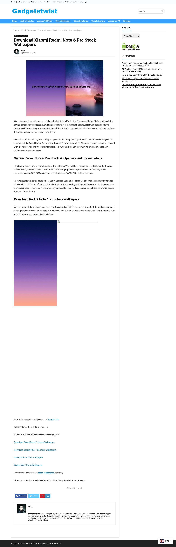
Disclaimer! (57, 2)
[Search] (162, 11)
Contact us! (32, 2)
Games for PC (114, 21)
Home (13, 2)
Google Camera (98, 21)
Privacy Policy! (45, 2)
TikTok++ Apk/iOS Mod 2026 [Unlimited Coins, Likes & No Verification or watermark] (141, 85)
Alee (22, 50)
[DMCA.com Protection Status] (131, 44)
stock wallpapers (46, 473)
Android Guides (27, 21)
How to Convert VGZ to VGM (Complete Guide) (142, 75)
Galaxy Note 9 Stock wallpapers (28, 457)
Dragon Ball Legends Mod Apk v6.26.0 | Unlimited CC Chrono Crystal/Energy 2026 (142, 64)
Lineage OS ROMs (44, 21)
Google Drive (53, 419)
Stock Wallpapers (62, 21)
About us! (21, 2)
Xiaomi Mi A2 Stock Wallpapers (28, 465)
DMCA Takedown (71, 2)
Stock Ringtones (81, 21)
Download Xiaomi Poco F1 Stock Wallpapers (34, 442)
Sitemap (83, 2)
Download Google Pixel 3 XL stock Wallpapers (35, 450)
